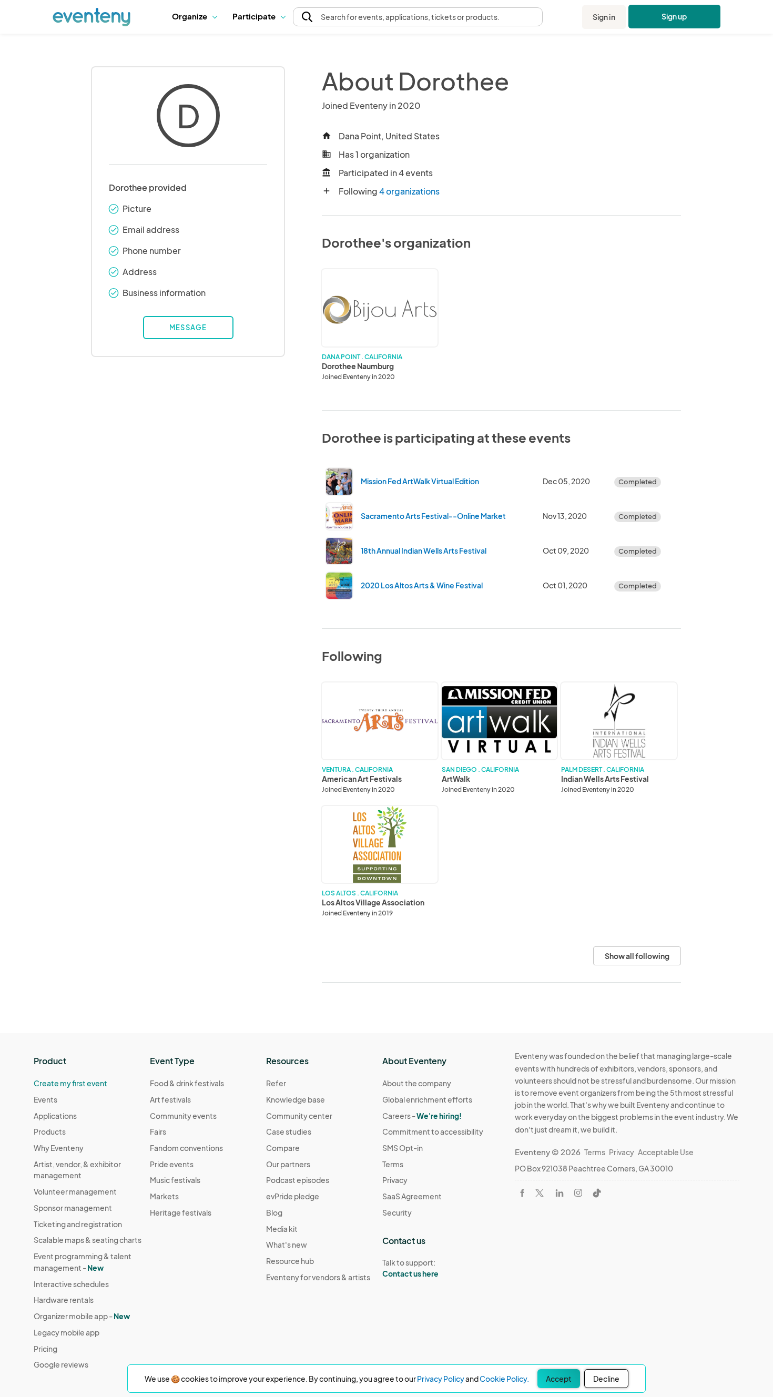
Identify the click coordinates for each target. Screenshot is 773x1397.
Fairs (158, 1131)
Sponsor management (73, 1207)
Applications (55, 1115)
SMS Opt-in (402, 1148)
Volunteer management (75, 1191)
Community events (183, 1115)
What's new (286, 1244)
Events (45, 1099)
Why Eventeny (59, 1148)
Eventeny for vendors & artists (318, 1277)
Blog (274, 1212)
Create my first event (70, 1083)
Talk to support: (410, 1268)
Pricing (45, 1348)
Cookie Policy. (504, 1378)
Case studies (288, 1131)
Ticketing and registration (78, 1224)
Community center (299, 1115)
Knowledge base (295, 1099)
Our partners (288, 1164)
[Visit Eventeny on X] (539, 1193)
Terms (392, 1164)
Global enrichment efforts (427, 1099)
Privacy (395, 1180)
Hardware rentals (64, 1299)
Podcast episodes (297, 1180)
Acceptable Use (666, 1152)
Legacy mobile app (66, 1332)
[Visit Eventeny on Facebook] (522, 1193)
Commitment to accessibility (432, 1131)
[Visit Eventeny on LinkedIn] (559, 1193)
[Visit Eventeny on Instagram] (578, 1193)
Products (50, 1131)
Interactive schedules (71, 1284)
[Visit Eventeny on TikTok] (596, 1193)
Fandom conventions (186, 1148)
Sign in (604, 17)
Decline (606, 1378)
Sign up (674, 16)
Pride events (172, 1164)
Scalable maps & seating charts (87, 1240)
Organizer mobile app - (82, 1316)
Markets (164, 1196)
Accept (559, 1378)
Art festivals (170, 1099)
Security (397, 1212)
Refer (276, 1083)
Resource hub (290, 1261)
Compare (283, 1148)
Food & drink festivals (187, 1083)
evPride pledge (292, 1196)
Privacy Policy (440, 1378)
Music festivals (175, 1180)
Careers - (422, 1115)
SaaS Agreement (412, 1196)
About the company (416, 1083)
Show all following (637, 956)
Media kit (282, 1228)
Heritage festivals (180, 1212)
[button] (194, 17)
